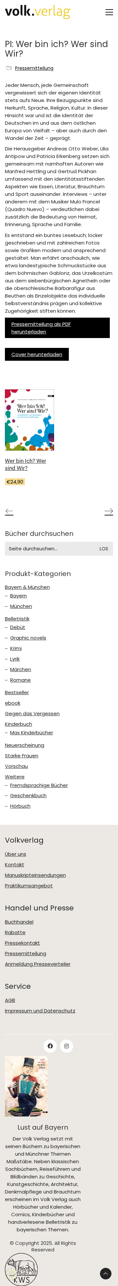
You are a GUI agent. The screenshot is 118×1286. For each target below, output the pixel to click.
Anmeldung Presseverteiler (37, 964)
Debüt (17, 627)
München (21, 606)
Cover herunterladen (36, 354)
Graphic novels (28, 638)
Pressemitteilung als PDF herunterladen (41, 328)
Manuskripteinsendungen (35, 875)
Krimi (16, 648)
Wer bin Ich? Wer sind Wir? (25, 464)
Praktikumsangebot (29, 885)
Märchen (20, 669)
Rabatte (15, 932)
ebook (12, 703)
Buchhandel (19, 922)
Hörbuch (20, 806)
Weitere (15, 777)
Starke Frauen (21, 755)
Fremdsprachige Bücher (39, 785)
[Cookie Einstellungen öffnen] (12, 1277)
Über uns (15, 854)
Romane (20, 680)
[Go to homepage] (37, 12)
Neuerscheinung (24, 745)
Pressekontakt (22, 943)
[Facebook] (50, 1046)
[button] (109, 12)
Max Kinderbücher (31, 732)
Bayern (18, 595)
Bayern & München (27, 587)
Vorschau (16, 766)
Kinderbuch (18, 724)
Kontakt (14, 864)
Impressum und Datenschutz (40, 1011)
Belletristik (17, 619)
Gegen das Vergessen (32, 713)
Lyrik (15, 659)
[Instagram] (66, 1046)
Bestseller (17, 692)
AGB (10, 1000)
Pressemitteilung (34, 68)
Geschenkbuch (28, 795)
